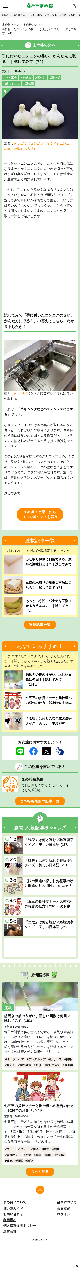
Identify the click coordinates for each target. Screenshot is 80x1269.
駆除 (73, 15)
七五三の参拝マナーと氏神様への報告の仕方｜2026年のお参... (49, 700)
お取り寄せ (21, 15)
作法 (36, 1149)
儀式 (46, 1149)
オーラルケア (15, 1059)
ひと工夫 (11, 77)
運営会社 (9, 1231)
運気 (10, 1160)
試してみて (12, 83)
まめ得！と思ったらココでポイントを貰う (40, 514)
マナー (11, 1149)
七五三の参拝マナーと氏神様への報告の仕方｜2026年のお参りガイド (39, 1108)
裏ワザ (55, 77)
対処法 (27, 77)
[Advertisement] (40, 947)
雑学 (30, 1160)
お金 (63, 15)
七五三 (24, 1149)
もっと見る (40, 1171)
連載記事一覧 (40, 624)
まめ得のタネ (31, 24)
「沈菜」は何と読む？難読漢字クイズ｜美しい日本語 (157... (49, 842)
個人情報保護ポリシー (19, 1225)
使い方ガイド (13, 1208)
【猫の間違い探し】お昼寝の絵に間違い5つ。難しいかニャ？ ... (49, 885)
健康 (69, 1059)
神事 (38, 1155)
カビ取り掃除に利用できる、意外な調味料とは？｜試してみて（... (49, 564)
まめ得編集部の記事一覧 (40, 801)
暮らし (7, 15)
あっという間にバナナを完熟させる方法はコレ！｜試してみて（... (49, 605)
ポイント (52, 15)
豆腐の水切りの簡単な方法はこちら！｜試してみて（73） (49, 585)
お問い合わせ (13, 1213)
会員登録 (63, 1208)
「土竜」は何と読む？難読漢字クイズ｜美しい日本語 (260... (49, 924)
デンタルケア (37, 1059)
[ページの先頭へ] (40, 1189)
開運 (20, 1160)
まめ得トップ (10, 24)
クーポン (37, 15)
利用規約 (9, 1219)
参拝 (56, 1149)
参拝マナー (14, 1155)
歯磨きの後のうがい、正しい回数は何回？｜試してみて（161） (39, 1018)
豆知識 (29, 83)
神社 (49, 1155)
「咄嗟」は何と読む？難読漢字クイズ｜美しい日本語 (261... (49, 721)
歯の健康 (25, 1065)
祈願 (28, 1155)
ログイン (63, 1213)
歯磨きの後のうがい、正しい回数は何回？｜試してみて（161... (49, 679)
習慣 (38, 1065)
